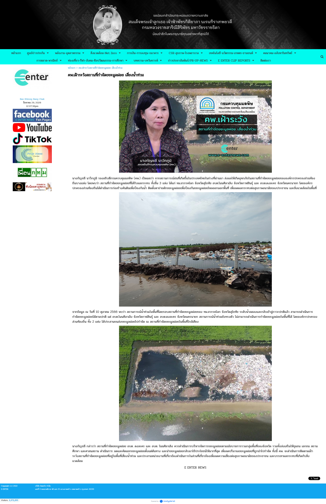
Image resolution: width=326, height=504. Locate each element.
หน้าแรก (71, 68)
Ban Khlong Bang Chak (32, 99)
